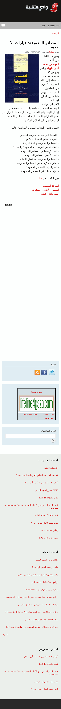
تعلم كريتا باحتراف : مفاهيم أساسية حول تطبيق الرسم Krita (32, 627)
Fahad (51, 52)
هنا (40, 178)
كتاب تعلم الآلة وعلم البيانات (46, 515)
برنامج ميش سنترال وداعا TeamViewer (41, 589)
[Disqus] (29, 244)
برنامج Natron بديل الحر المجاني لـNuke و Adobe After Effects (31, 612)
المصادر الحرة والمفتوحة (45, 189)
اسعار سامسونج (48, 414)
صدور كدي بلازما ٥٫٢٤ (48, 537)
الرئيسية (55, 33)
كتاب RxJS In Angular (48, 497)
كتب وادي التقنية (50, 193)
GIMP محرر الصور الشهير (47, 490)
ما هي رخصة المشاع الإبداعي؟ (45, 567)
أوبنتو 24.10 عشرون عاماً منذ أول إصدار (41, 482)
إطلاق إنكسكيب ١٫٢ (49, 530)
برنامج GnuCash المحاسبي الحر (44, 582)
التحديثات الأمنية (51, 467)
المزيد (5, 634)
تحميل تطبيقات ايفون (30, 414)
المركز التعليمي (50, 185)
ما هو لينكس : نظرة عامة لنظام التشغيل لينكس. (37, 574)
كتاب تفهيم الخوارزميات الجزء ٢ (44, 523)
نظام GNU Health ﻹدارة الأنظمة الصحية (41, 619)
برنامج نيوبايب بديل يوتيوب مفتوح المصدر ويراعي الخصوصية (32, 597)
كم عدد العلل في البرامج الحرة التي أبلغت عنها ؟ (37, 475)
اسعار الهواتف (49, 418)
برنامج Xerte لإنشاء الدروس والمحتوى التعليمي (38, 604)
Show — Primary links (50, 25)
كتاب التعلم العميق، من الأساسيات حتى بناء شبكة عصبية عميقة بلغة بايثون (31, 506)
